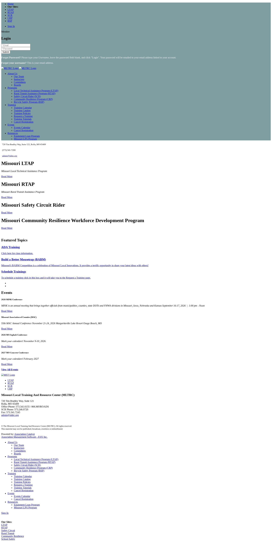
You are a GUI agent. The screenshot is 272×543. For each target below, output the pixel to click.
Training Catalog (22, 110)
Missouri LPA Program (25, 139)
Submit (6, 52)
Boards (17, 85)
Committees (20, 82)
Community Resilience (12, 536)
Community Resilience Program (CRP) (33, 99)
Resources (13, 133)
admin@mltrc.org (9, 156)
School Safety (8, 539)
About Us (12, 73)
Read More (6, 176)
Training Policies (22, 113)
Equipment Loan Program (27, 136)
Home (11, 4)
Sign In (11, 26)
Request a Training (23, 116)
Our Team (19, 76)
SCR (10, 15)
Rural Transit (7, 533)
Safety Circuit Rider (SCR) (27, 96)
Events (11, 124)
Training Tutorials (22, 119)
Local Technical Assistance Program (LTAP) (36, 90)
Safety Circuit (8, 530)
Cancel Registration (23, 122)
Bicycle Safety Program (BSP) (29, 102)
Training (12, 104)
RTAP (11, 12)
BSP (10, 21)
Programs (12, 87)
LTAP (11, 9)
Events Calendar (22, 127)
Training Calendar (23, 107)
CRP (10, 18)
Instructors (19, 79)
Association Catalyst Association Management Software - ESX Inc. (24, 435)
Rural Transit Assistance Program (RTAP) (34, 93)
